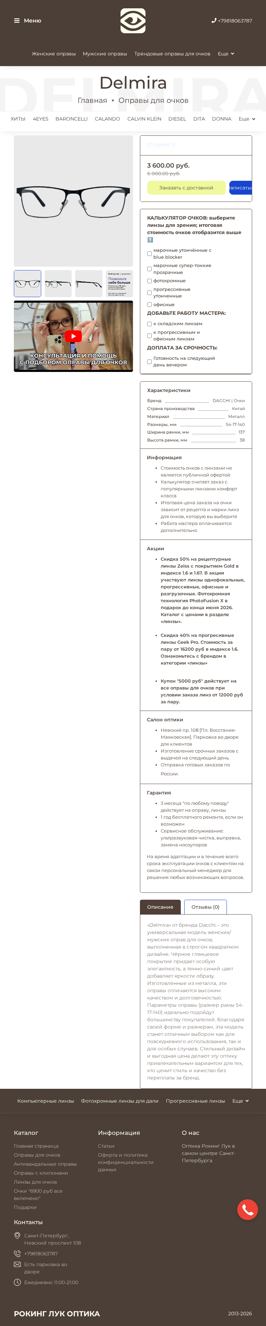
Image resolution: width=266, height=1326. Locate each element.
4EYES (40, 119)
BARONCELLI (71, 119)
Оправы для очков (153, 100)
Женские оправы (54, 54)
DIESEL (177, 119)
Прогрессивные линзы (195, 1101)
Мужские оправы (105, 54)
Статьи (106, 1146)
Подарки (25, 1207)
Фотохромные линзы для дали (120, 1101)
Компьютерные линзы (45, 1101)
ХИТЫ (18, 119)
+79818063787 (234, 21)
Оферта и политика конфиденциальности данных (126, 1162)
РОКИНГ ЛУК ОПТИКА (57, 1313)
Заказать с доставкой (186, 188)
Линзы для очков (35, 1182)
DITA (199, 119)
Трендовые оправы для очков (172, 54)
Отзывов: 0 (161, 144)
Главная (92, 100)
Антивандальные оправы (45, 1164)
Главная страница (36, 1146)
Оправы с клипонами (41, 1173)
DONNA (221, 119)
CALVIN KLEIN (144, 119)
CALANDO (107, 119)
